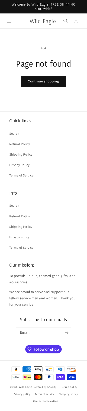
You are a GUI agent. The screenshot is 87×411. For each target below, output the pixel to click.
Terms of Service (21, 175)
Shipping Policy (20, 154)
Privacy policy (22, 394)
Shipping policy (68, 394)
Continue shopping (43, 81)
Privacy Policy (19, 165)
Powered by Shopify (45, 386)
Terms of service (44, 394)
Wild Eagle (25, 386)
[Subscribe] (66, 332)
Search (14, 133)
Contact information (45, 401)
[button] (9, 21)
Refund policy (69, 386)
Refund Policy (19, 144)
